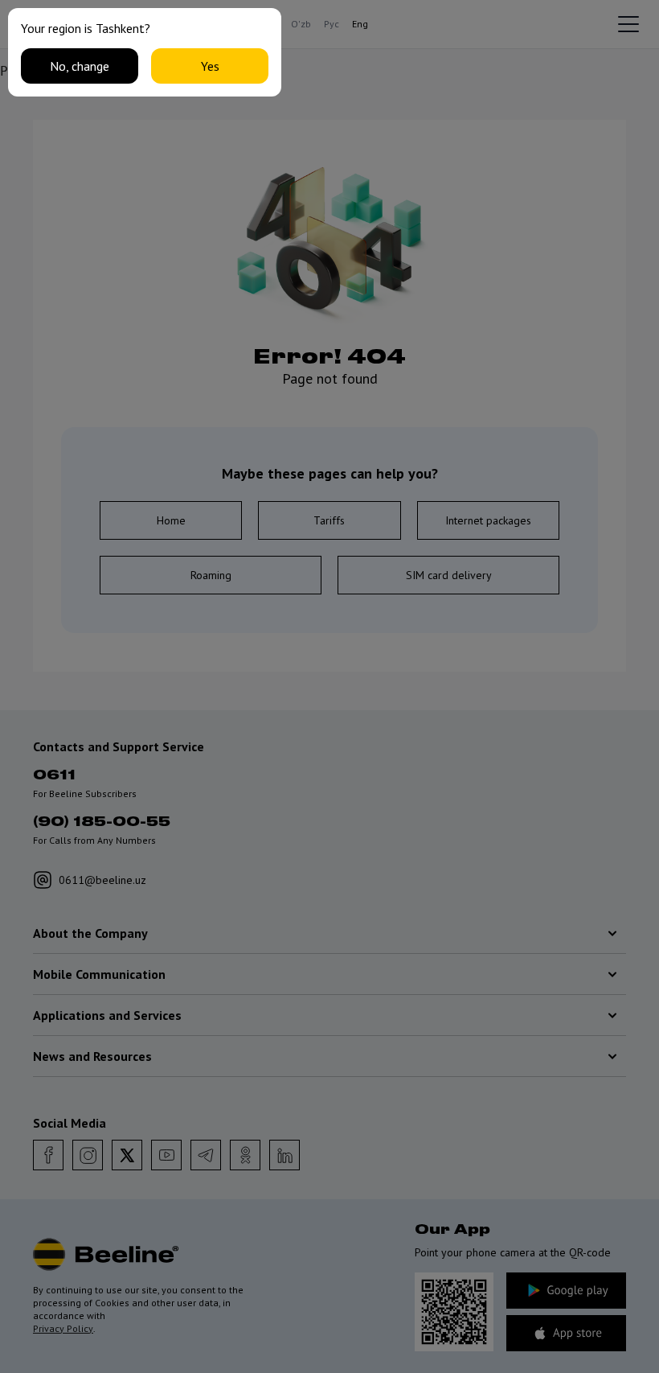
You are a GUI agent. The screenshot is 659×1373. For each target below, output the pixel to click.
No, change (79, 66)
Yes (210, 66)
